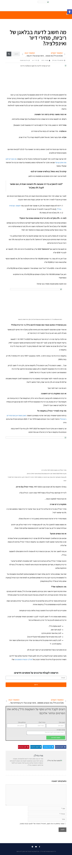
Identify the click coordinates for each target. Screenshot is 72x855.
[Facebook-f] (39, 846)
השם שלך (62, 722)
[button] (69, 11)
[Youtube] (36, 846)
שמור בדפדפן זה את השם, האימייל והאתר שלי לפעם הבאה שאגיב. (41, 824)
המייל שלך (41, 722)
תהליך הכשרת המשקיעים (23, 659)
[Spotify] (32, 846)
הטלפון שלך (22, 722)
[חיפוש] (9, 54)
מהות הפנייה (61, 730)
